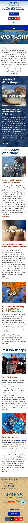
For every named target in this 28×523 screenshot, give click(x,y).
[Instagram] (12, 18)
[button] (14, 22)
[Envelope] (18, 18)
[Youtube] (15, 18)
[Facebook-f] (7, 519)
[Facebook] (9, 18)
